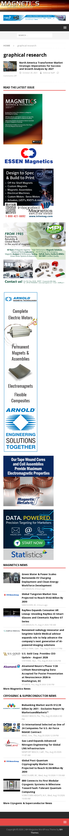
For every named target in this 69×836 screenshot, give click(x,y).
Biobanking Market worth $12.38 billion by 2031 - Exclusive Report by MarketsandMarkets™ (43, 708)
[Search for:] (35, 35)
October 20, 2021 (30, 72)
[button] (64, 27)
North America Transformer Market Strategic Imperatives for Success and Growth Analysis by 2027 (41, 65)
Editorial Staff (49, 72)
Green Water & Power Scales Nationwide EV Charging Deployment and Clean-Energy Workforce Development (40, 580)
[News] (10, 66)
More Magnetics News (16, 688)
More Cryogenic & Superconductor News (27, 803)
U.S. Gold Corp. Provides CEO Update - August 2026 (38, 655)
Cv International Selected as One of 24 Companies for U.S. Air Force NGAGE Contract (43, 728)
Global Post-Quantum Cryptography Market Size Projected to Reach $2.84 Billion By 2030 (42, 766)
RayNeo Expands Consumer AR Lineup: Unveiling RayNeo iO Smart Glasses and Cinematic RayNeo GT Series (42, 616)
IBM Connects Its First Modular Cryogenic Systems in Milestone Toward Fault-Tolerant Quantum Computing (41, 786)
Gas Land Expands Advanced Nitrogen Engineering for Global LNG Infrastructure (41, 744)
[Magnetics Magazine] (34, 9)
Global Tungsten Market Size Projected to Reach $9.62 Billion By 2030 (42, 597)
